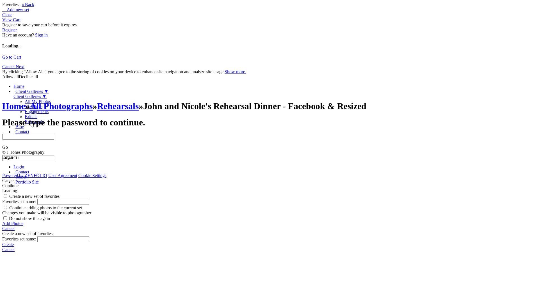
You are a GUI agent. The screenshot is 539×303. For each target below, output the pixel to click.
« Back (28, 4)
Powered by (24, 175)
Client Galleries (32, 91)
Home (18, 86)
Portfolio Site (27, 182)
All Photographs (61, 106)
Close (7, 14)
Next (20, 66)
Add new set (15, 9)
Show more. (235, 71)
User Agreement (62, 175)
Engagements (37, 111)
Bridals (31, 116)
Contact (22, 131)
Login (18, 166)
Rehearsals (118, 106)
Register (9, 29)
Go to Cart (11, 57)
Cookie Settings (92, 175)
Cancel (9, 66)
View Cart (11, 19)
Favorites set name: (19, 201)
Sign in (41, 35)
